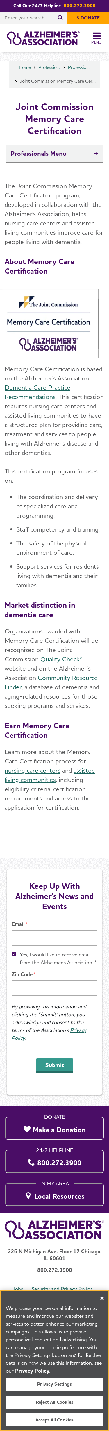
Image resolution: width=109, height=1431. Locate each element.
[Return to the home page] (43, 38)
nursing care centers (32, 770)
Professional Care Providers (79, 67)
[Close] (102, 1298)
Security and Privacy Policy (61, 1289)
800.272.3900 (80, 5)
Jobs (17, 1289)
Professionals (49, 67)
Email (18, 924)
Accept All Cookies (54, 1420)
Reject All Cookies (54, 1402)
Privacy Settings (54, 1384)
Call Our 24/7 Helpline (37, 5)
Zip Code (22, 974)
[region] (54, 1360)
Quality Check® (61, 659)
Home (25, 67)
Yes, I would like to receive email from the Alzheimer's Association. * (58, 958)
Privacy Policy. (33, 1371)
